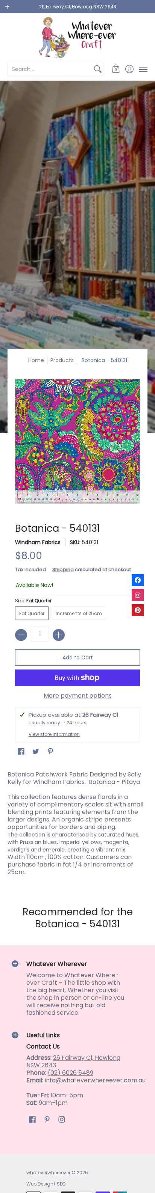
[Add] (59, 635)
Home (36, 360)
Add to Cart (77, 657)
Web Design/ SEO (45, 1184)
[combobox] (50, 69)
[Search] (98, 69)
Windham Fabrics (38, 542)
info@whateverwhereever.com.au (95, 1080)
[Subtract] (21, 635)
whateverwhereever (48, 1172)
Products (62, 360)
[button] (116, 69)
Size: (33, 600)
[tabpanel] (77, 825)
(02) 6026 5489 (70, 1072)
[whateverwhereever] (77, 37)
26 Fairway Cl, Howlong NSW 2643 (77, 6)
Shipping (63, 569)
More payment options (78, 696)
